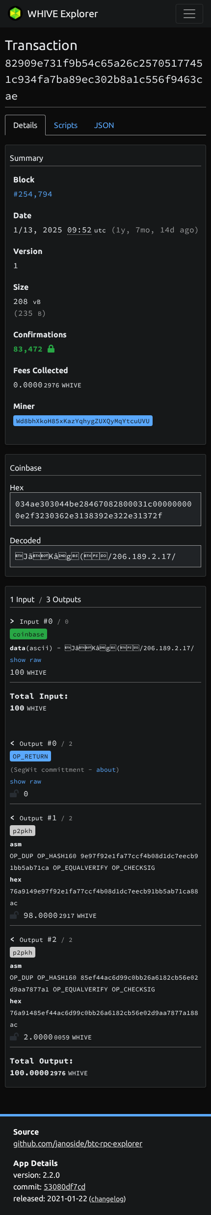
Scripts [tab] (66, 125)
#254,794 (33, 194)
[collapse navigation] (189, 14)
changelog (107, 1199)
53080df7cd (64, 1186)
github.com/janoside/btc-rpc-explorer (77, 1143)
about (106, 769)
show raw (25, 659)
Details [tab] (25, 125)
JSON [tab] (104, 125)
